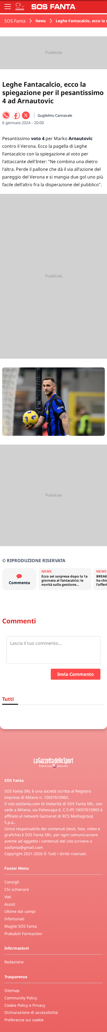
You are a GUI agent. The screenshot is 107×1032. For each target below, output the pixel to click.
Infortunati (14, 918)
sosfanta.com (28, 803)
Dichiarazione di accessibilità (31, 1012)
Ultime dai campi (20, 911)
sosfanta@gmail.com (23, 847)
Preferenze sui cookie (24, 1019)
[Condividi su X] (26, 115)
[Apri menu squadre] (19, 6)
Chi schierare (16, 889)
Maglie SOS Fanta (20, 926)
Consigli (11, 882)
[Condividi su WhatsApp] (6, 115)
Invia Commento (75, 674)
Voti (7, 896)
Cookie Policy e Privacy (24, 1005)
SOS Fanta (15, 21)
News (40, 20)
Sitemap (11, 990)
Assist (9, 904)
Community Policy (20, 997)
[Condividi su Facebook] (16, 115)
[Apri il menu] (7, 6)
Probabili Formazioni (23, 933)
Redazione (14, 961)
